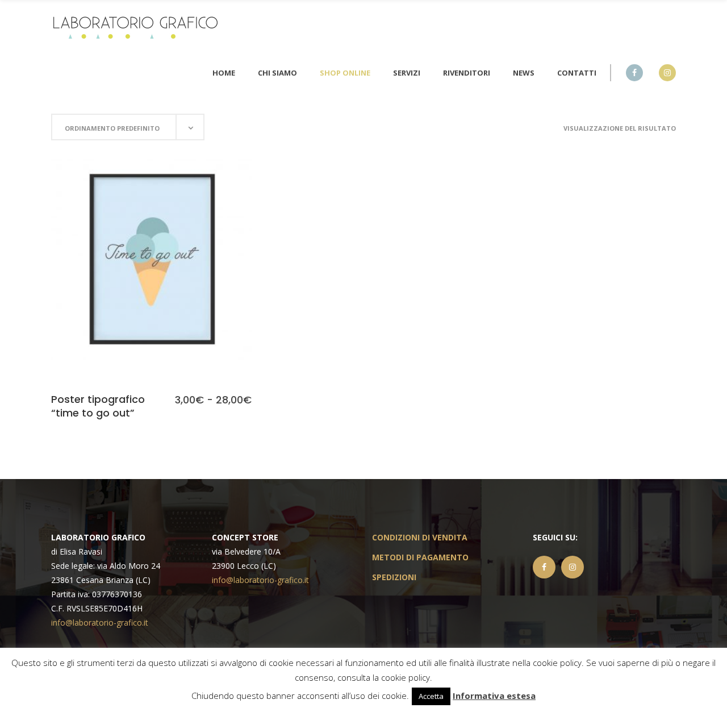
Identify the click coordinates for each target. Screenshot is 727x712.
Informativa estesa (494, 695)
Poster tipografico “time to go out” (98, 405)
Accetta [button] (431, 696)
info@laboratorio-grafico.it (99, 622)
